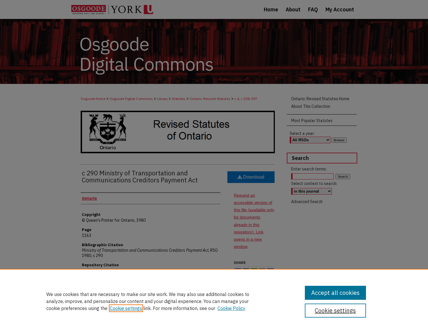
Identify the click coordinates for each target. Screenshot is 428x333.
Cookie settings (126, 308)
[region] (214, 301)
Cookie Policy (231, 308)
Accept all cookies (335, 293)
